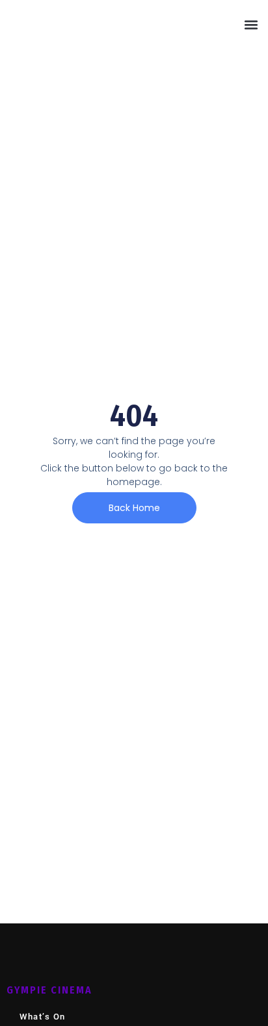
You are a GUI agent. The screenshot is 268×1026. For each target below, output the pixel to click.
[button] (250, 24)
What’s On (43, 1016)
